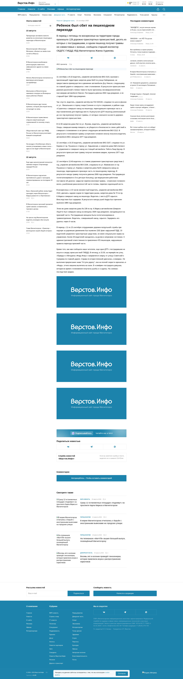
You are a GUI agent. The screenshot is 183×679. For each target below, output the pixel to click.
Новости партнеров (56, 645)
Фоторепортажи (73, 9)
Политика (87, 15)
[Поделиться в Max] (114, 58)
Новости (31, 9)
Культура (75, 645)
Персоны (75, 642)
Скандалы (52, 652)
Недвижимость (132, 15)
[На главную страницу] (26, 3)
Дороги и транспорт (56, 663)
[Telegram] (125, 612)
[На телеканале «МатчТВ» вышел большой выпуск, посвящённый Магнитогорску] (67, 540)
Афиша (60, 9)
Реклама (51, 9)
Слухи (74, 638)
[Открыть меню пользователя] (158, 9)
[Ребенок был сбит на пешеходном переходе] (91, 292)
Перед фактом (34, 15)
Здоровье (75, 634)
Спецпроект (108, 15)
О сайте (41, 9)
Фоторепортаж (119, 15)
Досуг (51, 638)
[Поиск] (164, 9)
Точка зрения (144, 15)
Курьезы (154, 15)
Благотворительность (79, 656)
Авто (51, 649)
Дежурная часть (59, 15)
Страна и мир (47, 15)
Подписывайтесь (83, 433)
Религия (52, 659)
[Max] (146, 612)
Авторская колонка (78, 652)
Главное (21, 9)
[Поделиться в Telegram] (91, 58)
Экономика (97, 15)
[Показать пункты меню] (164, 15)
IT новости (71, 15)
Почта (74, 659)
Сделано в (31, 675)
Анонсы (52, 642)
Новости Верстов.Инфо (57, 656)
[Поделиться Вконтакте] (68, 58)
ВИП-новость (22, 15)
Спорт (80, 15)
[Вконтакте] (104, 612)
